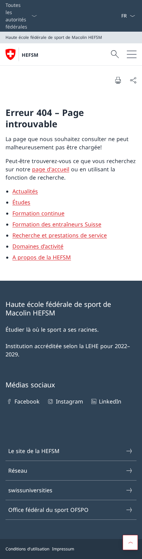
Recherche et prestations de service (59, 235)
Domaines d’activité (37, 246)
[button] (130, 542)
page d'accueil (50, 169)
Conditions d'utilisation (27, 549)
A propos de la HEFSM (41, 257)
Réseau (17, 470)
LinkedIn (110, 401)
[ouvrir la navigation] (131, 54)
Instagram (69, 401)
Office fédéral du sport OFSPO (48, 510)
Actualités (25, 191)
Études (21, 202)
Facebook (27, 401)
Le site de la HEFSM (34, 451)
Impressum (63, 549)
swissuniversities (30, 490)
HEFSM (30, 55)
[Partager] (133, 80)
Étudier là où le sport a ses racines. (52, 329)
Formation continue (38, 213)
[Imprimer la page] (117, 80)
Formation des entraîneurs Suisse (56, 224)
